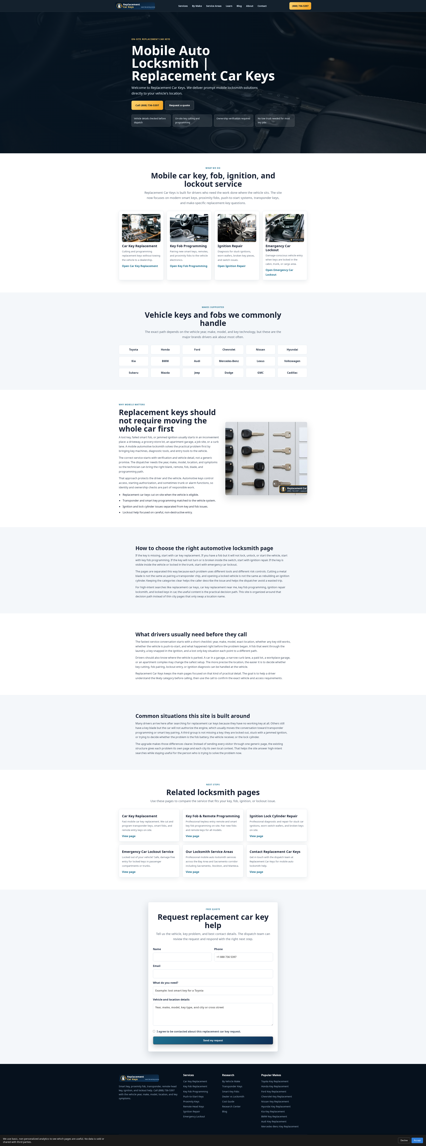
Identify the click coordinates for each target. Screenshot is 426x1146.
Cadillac (292, 373)
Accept (417, 1140)
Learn (229, 5)
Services (183, 5)
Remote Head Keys (193, 1106)
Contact (262, 5)
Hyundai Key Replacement (276, 1106)
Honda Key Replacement (275, 1086)
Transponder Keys (232, 1086)
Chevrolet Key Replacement (276, 1096)
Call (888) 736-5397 (147, 105)
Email (156, 966)
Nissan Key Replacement (275, 1101)
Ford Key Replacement (273, 1091)
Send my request (213, 1040)
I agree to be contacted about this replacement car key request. (199, 1031)
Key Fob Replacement (195, 1086)
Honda (165, 349)
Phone (218, 949)
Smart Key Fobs (230, 1091)
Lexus (260, 361)
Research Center (231, 1106)
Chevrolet (228, 349)
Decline (404, 1140)
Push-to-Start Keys (193, 1096)
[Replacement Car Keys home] (135, 6)
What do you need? (165, 983)
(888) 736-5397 (300, 5)
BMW (165, 361)
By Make (197, 5)
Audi (197, 361)
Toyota (133, 349)
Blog (239, 5)
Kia (133, 361)
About (249, 5)
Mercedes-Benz (229, 361)
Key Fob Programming (195, 1091)
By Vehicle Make (231, 1081)
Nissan (260, 349)
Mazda (165, 373)
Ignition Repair (191, 1111)
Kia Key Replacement (273, 1111)
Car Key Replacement (195, 1081)
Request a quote (179, 105)
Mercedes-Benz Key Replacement (280, 1126)
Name (157, 949)
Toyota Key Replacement (274, 1081)
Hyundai (292, 349)
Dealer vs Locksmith (233, 1096)
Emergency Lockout (194, 1116)
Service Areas (213, 5)
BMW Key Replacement (274, 1116)
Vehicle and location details (171, 999)
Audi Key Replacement (273, 1121)
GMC (260, 373)
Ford (197, 349)
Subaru (133, 373)
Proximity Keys (191, 1101)
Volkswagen (292, 361)
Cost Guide (228, 1101)
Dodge (229, 373)
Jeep (197, 373)
